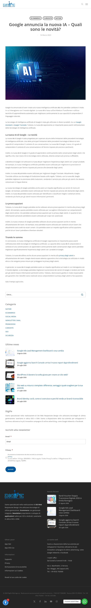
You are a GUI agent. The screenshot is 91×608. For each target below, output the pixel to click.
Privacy (9, 450)
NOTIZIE (58, 18)
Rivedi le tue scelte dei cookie (16, 577)
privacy (10, 457)
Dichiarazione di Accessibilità (16, 567)
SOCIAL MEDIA (10, 316)
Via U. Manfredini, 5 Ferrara (57, 566)
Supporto (8, 559)
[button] (86, 4)
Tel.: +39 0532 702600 (55, 571)
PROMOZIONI (10, 324)
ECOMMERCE (36, 18)
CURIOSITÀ (48, 18)
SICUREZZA (9, 335)
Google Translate (20, 125)
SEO (6, 332)
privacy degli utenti (66, 255)
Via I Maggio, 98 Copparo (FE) (58, 569)
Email (8, 437)
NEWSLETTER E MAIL (13, 320)
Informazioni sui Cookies (14, 571)
